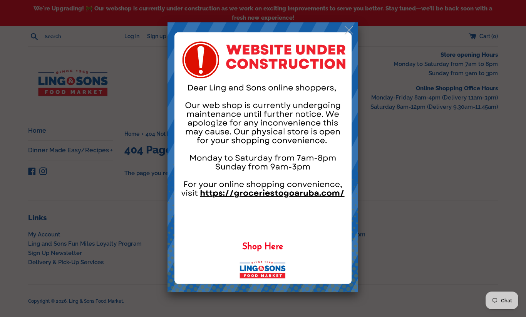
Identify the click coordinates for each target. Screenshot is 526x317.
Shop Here (262, 247)
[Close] (349, 30)
